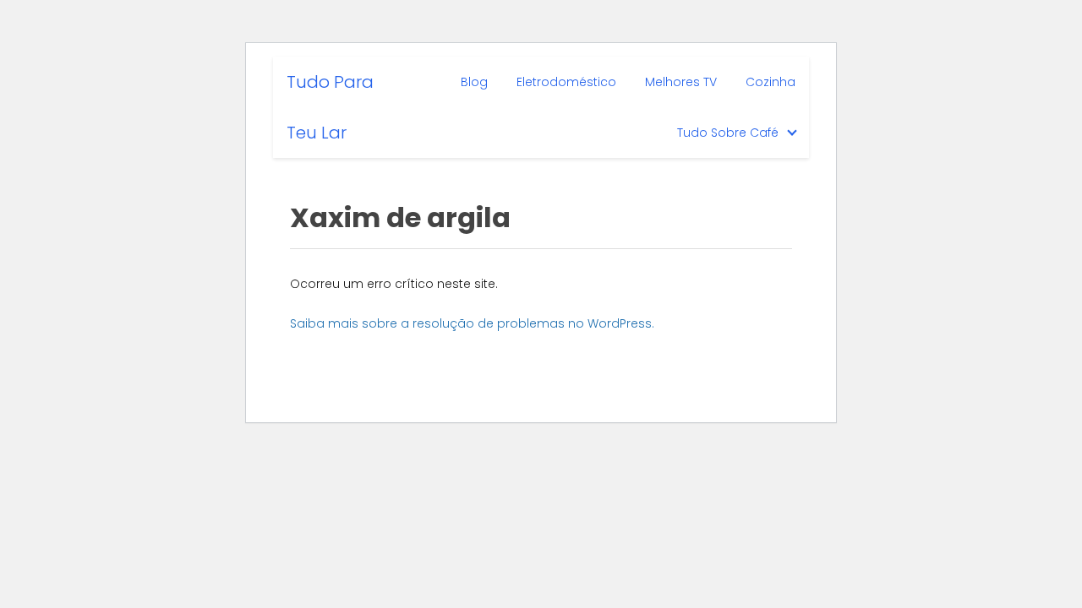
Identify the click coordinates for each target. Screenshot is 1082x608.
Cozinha (770, 81)
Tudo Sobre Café (728, 132)
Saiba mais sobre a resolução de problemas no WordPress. (472, 323)
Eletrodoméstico (566, 81)
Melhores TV (681, 81)
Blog (474, 81)
